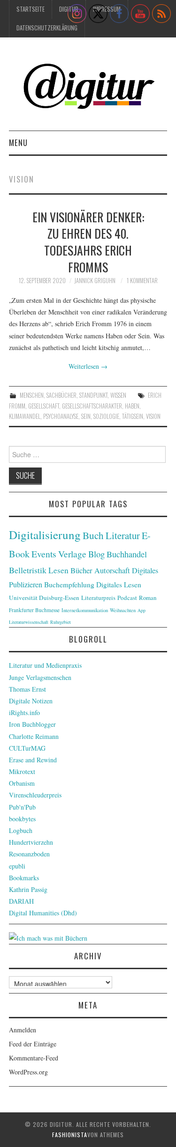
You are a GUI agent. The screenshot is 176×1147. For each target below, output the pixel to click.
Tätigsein (132, 416)
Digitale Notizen (31, 700)
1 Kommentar (142, 280)
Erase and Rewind (33, 759)
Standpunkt (93, 395)
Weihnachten (123, 610)
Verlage (72, 554)
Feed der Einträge (32, 1043)
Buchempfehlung (69, 584)
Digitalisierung (45, 534)
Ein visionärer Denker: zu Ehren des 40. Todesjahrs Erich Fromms (88, 242)
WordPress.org (28, 1071)
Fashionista (69, 1134)
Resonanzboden (29, 853)
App (141, 610)
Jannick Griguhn (94, 280)
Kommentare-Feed (33, 1057)
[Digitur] (88, 87)
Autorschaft (112, 570)
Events (43, 554)
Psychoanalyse (60, 416)
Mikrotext (22, 771)
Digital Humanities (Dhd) (43, 912)
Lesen (58, 570)
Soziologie (106, 416)
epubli (17, 866)
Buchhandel (127, 554)
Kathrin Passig (28, 889)
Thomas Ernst (27, 689)
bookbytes (22, 818)
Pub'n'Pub (22, 807)
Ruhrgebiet (60, 622)
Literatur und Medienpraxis (45, 665)
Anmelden (22, 1029)
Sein (86, 416)
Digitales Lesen (118, 584)
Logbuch (20, 830)
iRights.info (24, 712)
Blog (96, 554)
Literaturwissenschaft (28, 622)
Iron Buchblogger (32, 724)
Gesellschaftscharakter (92, 406)
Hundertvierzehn (31, 842)
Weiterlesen (88, 366)
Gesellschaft (43, 406)
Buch (93, 535)
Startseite (30, 9)
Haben (132, 406)
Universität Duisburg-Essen (44, 597)
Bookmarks (24, 877)
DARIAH (21, 901)
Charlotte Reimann (34, 736)
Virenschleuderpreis (35, 794)
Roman (147, 597)
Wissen (118, 395)
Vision (153, 416)
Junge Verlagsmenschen (40, 677)
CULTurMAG (27, 748)
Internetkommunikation (84, 610)
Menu (18, 142)
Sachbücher (61, 395)
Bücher (81, 570)
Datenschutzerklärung (46, 27)
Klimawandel (24, 416)
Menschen (32, 395)
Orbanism (22, 783)
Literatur (123, 535)
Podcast (127, 597)
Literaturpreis (98, 597)
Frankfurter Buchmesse (34, 610)
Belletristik (27, 570)
